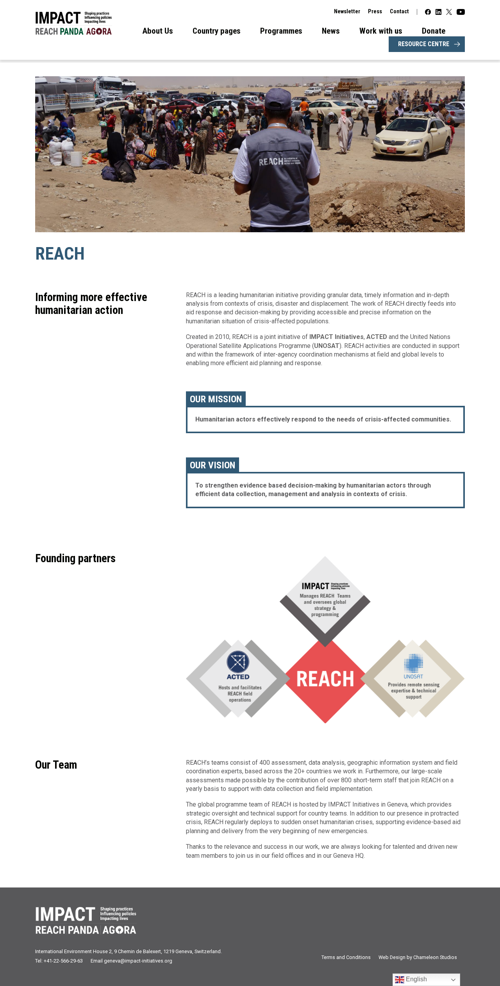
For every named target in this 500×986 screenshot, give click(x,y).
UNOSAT (326, 346)
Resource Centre (423, 44)
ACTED (377, 337)
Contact (399, 11)
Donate (433, 31)
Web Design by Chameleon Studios (418, 957)
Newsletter (347, 11)
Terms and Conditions (346, 957)
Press (375, 11)
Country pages (217, 31)
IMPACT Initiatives (336, 337)
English (415, 979)
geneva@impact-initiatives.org (138, 961)
